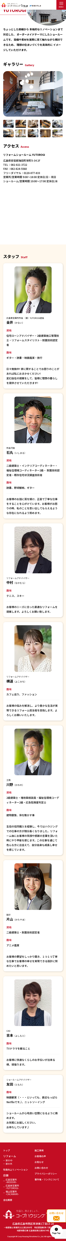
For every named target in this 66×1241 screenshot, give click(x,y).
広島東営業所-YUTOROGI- (12, 1187)
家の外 (9, 1163)
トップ (6, 1150)
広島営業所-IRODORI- (11, 1181)
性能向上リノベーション (15, 1169)
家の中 (9, 1160)
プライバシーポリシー (46, 1173)
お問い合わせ (41, 1167)
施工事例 (39, 1150)
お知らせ (39, 1162)
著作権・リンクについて (47, 1179)
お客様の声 (40, 1156)
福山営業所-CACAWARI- (12, 1193)
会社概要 (7, 1199)
